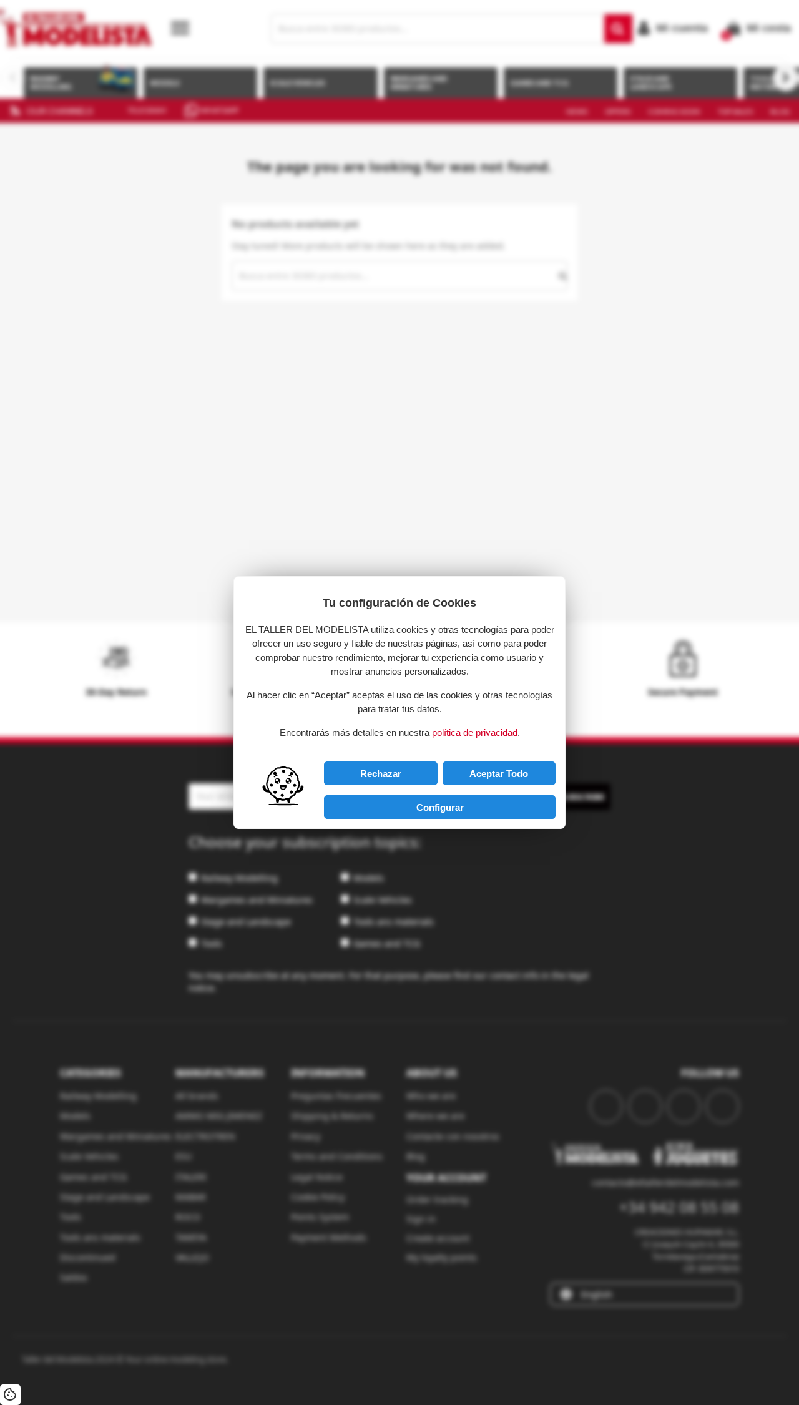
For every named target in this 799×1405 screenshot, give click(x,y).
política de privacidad (474, 732)
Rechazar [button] (380, 773)
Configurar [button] (440, 807)
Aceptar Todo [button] (498, 773)
